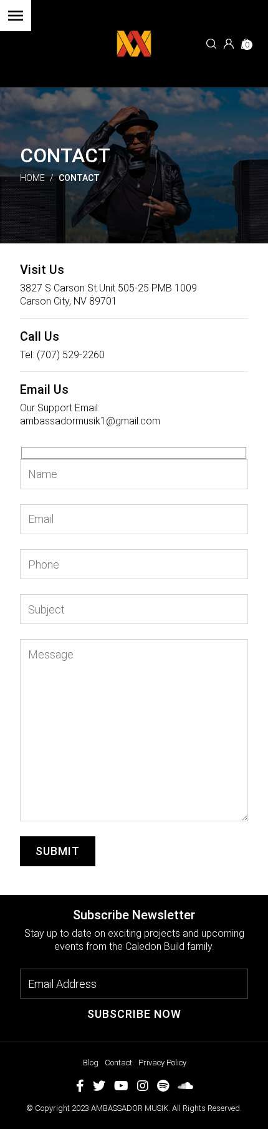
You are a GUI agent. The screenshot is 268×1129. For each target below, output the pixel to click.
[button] (211, 43)
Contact (118, 1062)
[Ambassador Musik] (134, 43)
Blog (90, 1062)
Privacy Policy (162, 1062)
